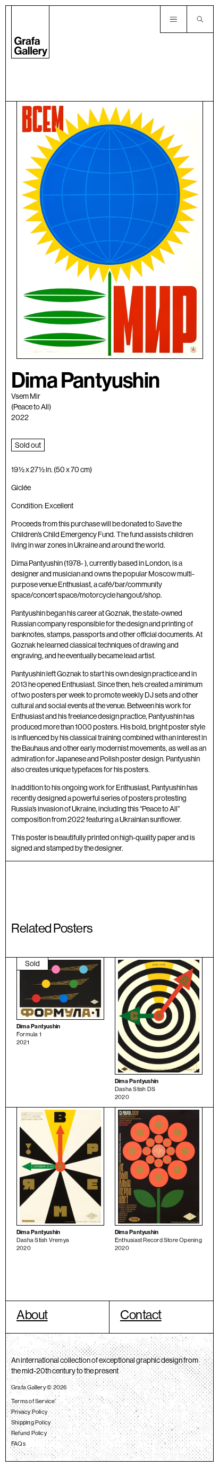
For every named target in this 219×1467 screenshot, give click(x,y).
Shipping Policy (30, 1422)
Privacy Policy (29, 1411)
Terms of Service (33, 1401)
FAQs (18, 1443)
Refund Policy (29, 1433)
